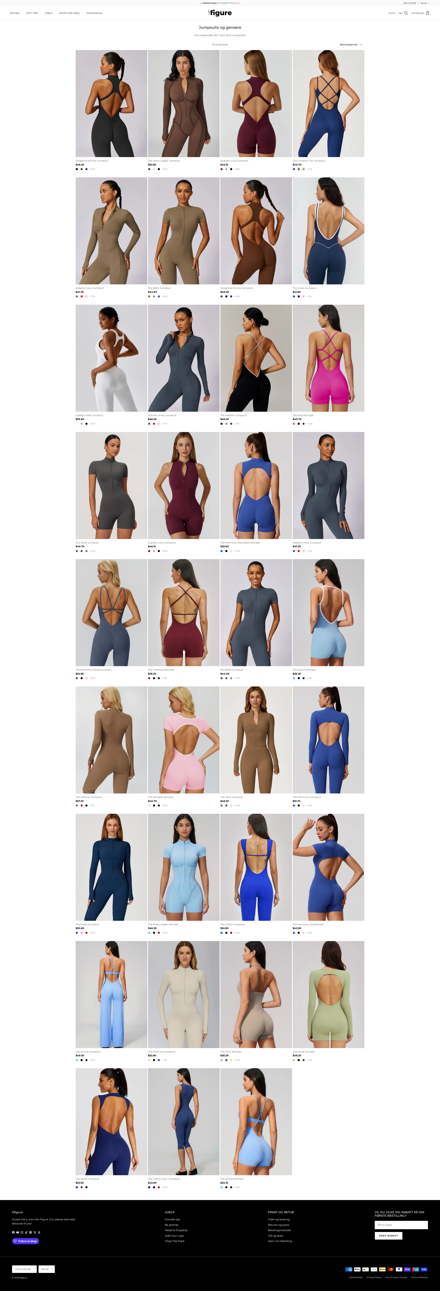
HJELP (48, 13)
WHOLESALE (94, 13)
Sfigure (23, 1277)
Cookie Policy (356, 1277)
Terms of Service (419, 1277)
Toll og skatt (275, 1235)
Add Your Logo (174, 1235)
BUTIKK (15, 13)
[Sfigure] (220, 13)
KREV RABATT (388, 1235)
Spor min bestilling (280, 1241)
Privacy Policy (374, 1277)
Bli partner (172, 1224)
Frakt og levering (279, 1219)
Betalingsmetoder (279, 1230)
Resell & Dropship (176, 1230)
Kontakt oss (172, 1219)
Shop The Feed (174, 1241)
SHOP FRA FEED (69, 13)
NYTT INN (32, 13)
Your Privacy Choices (396, 1277)
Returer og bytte (278, 1224)
